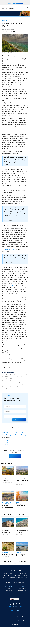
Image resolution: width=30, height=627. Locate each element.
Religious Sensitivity (8, 431)
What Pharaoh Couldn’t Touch (20, 555)
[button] (3, 31)
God (17, 502)
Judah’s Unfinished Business (22, 531)
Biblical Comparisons (8, 433)
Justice (4, 477)
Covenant (5, 552)
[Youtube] (19, 604)
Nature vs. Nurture (21, 433)
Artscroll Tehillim (10, 249)
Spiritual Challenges (21, 435)
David (6, 444)
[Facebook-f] (13, 604)
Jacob (6, 440)
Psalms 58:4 (9, 285)
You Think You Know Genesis (6, 531)
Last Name (6, 409)
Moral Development (8, 435)
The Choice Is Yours (8, 554)
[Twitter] (16, 604)
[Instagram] (10, 604)
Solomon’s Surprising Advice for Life (7, 507)
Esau (6, 442)
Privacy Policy (15, 624)
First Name (7, 404)
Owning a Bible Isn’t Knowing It (21, 505)
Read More (7, 488)
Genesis (21, 427)
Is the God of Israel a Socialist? (7, 479)
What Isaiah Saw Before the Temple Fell (22, 480)
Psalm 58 (18, 195)
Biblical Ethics (19, 431)
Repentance (20, 529)
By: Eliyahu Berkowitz (8, 29)
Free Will (5, 20)
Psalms (16, 427)
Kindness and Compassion (6, 503)
